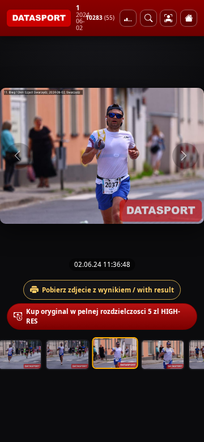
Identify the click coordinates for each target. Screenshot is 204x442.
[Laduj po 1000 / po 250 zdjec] (128, 18)
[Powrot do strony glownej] (188, 18)
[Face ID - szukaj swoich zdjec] (148, 18)
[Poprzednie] (19, 156)
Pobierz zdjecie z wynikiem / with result (108, 290)
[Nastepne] (185, 156)
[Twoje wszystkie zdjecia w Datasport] (168, 18)
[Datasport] (39, 18)
